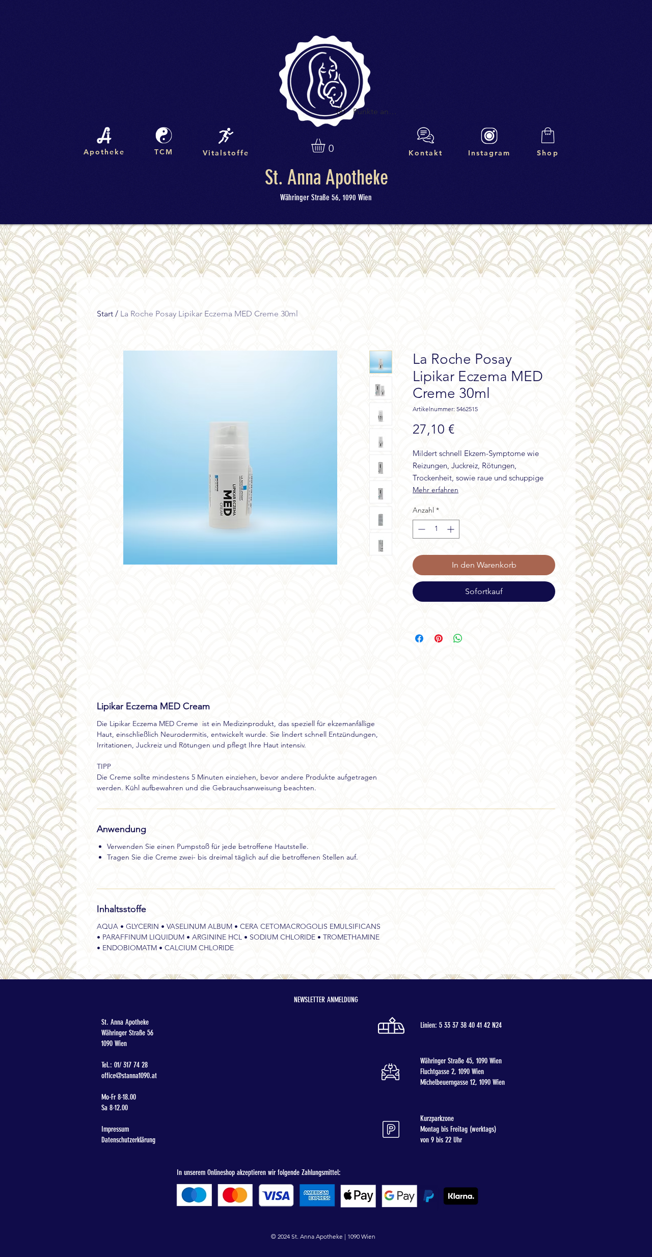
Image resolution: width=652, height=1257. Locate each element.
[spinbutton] (436, 529)
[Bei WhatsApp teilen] (458, 638)
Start (105, 313)
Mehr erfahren (435, 489)
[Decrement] (420, 529)
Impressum (115, 1129)
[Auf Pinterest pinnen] (438, 638)
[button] (326, 145)
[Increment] (451, 529)
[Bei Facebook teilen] (419, 638)
